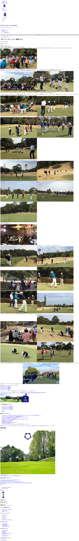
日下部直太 (39, 392)
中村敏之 (22, 392)
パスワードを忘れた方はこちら (5, 36)
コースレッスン (2, 392)
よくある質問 (4, 523)
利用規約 (3, 30)
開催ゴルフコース (5, 511)
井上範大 (24, 392)
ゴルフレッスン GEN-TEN (6, 487)
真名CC (42, 392)
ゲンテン (1, 481)
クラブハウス (4, 10)
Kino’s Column (29, 482)
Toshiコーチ (14, 69)
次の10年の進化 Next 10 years (7, 533)
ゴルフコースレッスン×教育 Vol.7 (7, 409)
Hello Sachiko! (25, 482)
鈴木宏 (44, 392)
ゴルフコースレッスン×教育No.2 (5, 387)
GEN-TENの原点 (5, 488)
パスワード (2, 29)
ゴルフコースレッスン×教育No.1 (5, 386)
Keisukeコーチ (28, 69)
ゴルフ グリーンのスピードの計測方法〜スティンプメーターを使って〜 (14, 419)
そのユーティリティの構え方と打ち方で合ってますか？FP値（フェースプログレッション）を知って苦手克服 (20, 415)
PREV (3, 410)
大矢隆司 (31, 392)
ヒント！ (13, 481)
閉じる (6, 17)
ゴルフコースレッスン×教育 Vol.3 (7, 406)
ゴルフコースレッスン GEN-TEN (8, 25)
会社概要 (3, 532)
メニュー (3, 17)
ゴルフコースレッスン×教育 (10, 392)
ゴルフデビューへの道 (6, 526)
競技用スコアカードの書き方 (7, 420)
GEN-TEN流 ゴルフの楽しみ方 (7, 519)
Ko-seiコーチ (9, 69)
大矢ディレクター (3, 69)
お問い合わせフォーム (6, 524)
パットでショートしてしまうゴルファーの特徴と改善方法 (11, 416)
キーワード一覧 (2, 483)
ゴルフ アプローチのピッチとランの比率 (9, 418)
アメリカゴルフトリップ (9, 482)
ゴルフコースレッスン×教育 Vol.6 (7, 407)
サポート (3, 9)
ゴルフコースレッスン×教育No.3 (5, 388)
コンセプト (4, 531)
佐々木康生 (28, 392)
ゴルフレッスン (4, 2)
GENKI (6, 41)
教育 (36, 392)
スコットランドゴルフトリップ (18, 482)
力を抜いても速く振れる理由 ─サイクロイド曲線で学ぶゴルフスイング (14, 417)
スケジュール (4, 1)
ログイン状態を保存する (5, 32)
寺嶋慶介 (34, 392)
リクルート (4, 534)
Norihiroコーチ (18, 69)
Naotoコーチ (24, 69)
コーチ (3, 8)
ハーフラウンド (9, 481)
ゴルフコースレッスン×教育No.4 (5, 389)
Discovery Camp (20, 481)
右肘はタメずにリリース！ (6, 421)
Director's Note (2, 482)
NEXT (3, 411)
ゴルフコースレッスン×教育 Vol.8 (7, 408)
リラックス (5, 481)
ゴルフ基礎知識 (4, 525)
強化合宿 (16, 481)
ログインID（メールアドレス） (5, 27)
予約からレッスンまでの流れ (7, 509)
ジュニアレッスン (18, 392)
